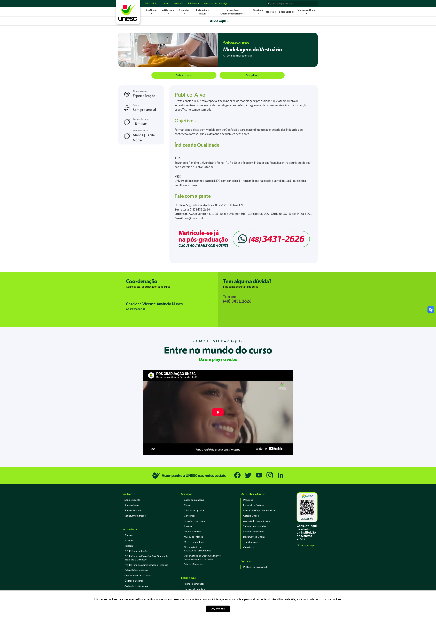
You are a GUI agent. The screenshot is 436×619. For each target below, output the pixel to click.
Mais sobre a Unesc (252, 493)
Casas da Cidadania (194, 499)
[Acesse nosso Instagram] (269, 475)
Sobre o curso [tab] (184, 75)
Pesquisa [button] (184, 10)
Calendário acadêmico (136, 570)
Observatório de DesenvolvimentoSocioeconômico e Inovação (202, 557)
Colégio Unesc (251, 515)
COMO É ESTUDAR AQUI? (218, 341)
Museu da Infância (193, 536)
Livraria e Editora (192, 531)
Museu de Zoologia (194, 542)
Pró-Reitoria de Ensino (136, 551)
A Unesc (129, 540)
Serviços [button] (258, 10)
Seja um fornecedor (253, 531)
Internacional (286, 11)
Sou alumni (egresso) (135, 515)
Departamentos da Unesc (138, 575)
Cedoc (187, 505)
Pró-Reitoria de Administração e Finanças (146, 564)
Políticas (245, 560)
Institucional (129, 529)
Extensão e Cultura (253, 505)
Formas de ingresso (194, 583)
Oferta (144, 108)
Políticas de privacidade (255, 566)
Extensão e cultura (202, 12)
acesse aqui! (308, 544)
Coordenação (141, 281)
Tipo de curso (144, 94)
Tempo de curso (141, 122)
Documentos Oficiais (254, 536)
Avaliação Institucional (136, 585)
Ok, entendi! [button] (218, 608)
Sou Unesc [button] (151, 10)
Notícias (271, 11)
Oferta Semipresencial (237, 55)
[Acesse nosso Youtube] (259, 475)
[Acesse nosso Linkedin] (280, 475)
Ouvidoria (248, 547)
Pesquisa (248, 499)
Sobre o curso (235, 43)
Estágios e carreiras (194, 520)
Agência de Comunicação (256, 520)
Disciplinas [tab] (252, 75)
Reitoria (128, 545)
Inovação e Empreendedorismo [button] (231, 12)
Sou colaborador (133, 510)
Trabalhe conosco (252, 542)
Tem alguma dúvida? (247, 281)
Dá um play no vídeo (218, 359)
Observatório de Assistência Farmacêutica (197, 549)
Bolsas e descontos (194, 589)
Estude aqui (188, 577)
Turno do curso (145, 135)
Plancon (128, 535)
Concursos (190, 515)
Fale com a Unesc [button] (306, 10)
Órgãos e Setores (133, 580)
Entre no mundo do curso (218, 349)
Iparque (188, 526)
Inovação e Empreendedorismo (259, 510)
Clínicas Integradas (194, 510)
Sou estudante (132, 499)
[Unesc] (128, 12)
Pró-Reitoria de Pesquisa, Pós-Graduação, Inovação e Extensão (146, 558)
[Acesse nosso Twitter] (248, 475)
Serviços (186, 493)
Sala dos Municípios (194, 564)
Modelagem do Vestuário (252, 49)
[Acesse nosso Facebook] (237, 475)
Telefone (237, 299)
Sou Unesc (128, 493)
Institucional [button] (168, 10)
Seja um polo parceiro (254, 526)
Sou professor (131, 505)
